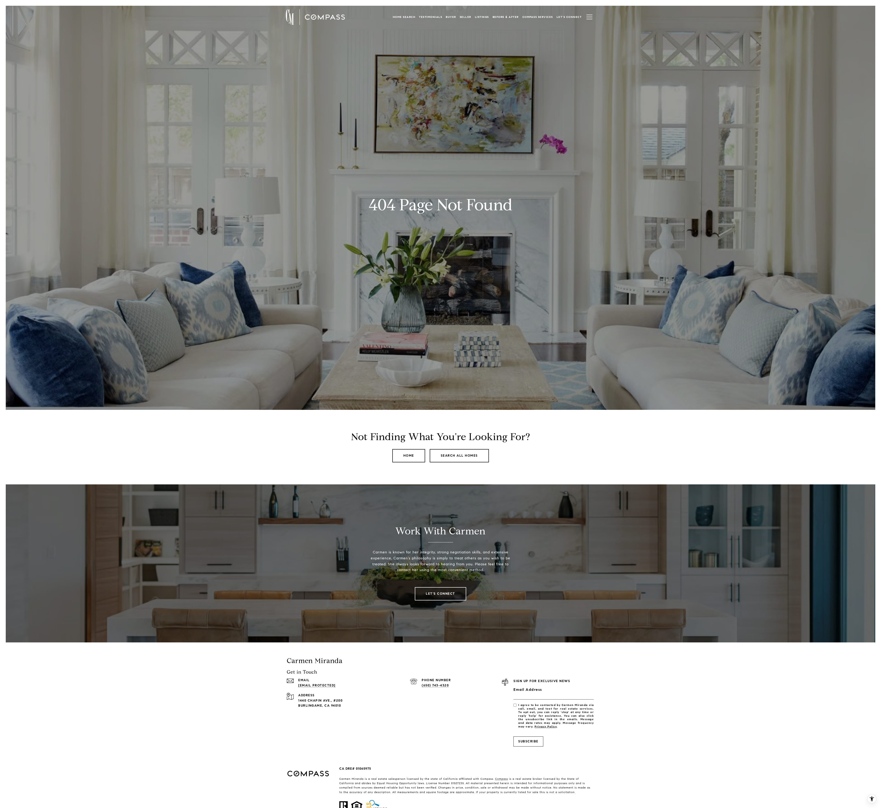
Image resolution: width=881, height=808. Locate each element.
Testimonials (430, 17)
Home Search (404, 17)
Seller (465, 17)
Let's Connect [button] (440, 594)
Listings (482, 17)
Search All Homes (459, 456)
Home (408, 456)
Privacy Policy (546, 726)
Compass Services (537, 17)
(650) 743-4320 (435, 685)
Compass (501, 778)
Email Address (527, 689)
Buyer (451, 17)
